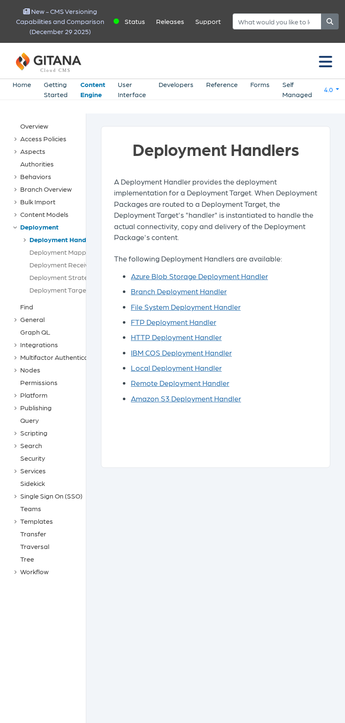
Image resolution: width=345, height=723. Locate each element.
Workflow (34, 571)
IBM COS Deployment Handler (181, 352)
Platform (34, 395)
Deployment (39, 226)
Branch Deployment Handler (179, 291)
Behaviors (35, 176)
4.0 (329, 89)
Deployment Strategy (62, 277)
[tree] (47, 349)
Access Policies (43, 138)
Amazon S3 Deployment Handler (186, 398)
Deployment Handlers (63, 239)
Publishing (36, 407)
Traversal (34, 546)
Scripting (34, 432)
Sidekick (32, 483)
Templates (36, 521)
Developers (176, 84)
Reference (222, 84)
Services (33, 470)
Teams (30, 508)
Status (135, 21)
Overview (34, 125)
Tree (27, 558)
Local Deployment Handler (176, 367)
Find (26, 306)
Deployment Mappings (64, 252)
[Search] (330, 21)
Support (208, 21)
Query (29, 420)
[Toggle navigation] (326, 61)
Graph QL (35, 331)
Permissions (39, 382)
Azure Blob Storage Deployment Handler (199, 276)
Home (22, 84)
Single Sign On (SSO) (51, 495)
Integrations (39, 344)
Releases (170, 21)
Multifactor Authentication (60, 357)
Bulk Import (38, 201)
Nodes (30, 369)
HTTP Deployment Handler (176, 337)
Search (31, 445)
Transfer (33, 533)
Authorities (37, 163)
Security (32, 458)
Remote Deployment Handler (180, 383)
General (32, 319)
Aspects (32, 151)
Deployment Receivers (63, 264)
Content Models (44, 214)
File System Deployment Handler (186, 306)
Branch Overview (46, 189)
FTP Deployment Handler (173, 322)
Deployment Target (59, 289)
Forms (260, 84)
